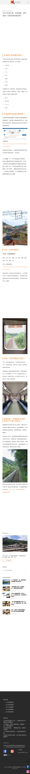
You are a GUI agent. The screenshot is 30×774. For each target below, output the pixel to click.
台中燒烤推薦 (10, 709)
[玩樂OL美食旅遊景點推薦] (15, 2)
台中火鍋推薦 (10, 707)
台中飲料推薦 (10, 712)
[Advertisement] (15, 34)
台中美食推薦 (10, 704)
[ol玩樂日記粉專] (4, 752)
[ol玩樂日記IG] (12, 752)
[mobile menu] (28, 2)
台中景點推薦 (10, 702)
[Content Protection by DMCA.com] (7, 755)
